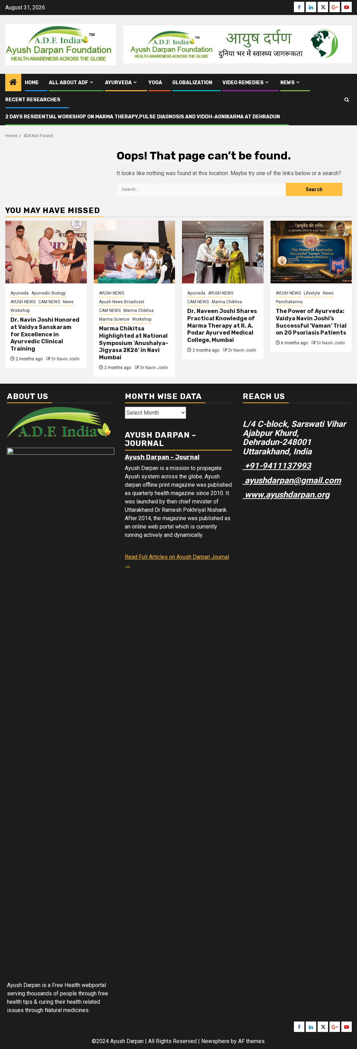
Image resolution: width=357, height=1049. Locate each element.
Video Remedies (243, 83)
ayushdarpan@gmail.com (292, 480)
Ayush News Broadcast (121, 301)
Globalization (192, 83)
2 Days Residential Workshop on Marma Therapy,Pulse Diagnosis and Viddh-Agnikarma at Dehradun (142, 117)
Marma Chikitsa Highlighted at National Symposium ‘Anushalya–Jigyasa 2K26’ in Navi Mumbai (133, 343)
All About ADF (68, 83)
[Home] (13, 83)
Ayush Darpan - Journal (162, 457)
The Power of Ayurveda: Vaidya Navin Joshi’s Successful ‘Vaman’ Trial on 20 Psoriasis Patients (311, 322)
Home (32, 83)
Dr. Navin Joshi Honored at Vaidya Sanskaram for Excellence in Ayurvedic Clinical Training (44, 334)
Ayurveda (118, 83)
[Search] (346, 100)
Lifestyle (312, 293)
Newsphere (215, 1041)
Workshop (20, 310)
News (287, 83)
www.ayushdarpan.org (286, 495)
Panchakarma (289, 301)
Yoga (155, 83)
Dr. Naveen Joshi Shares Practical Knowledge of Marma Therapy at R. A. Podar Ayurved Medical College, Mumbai (222, 325)
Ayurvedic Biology (48, 293)
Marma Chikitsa (138, 310)
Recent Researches (32, 100)
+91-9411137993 (277, 466)
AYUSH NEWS (23, 301)
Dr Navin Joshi (65, 359)
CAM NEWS (49, 301)
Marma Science (114, 319)
